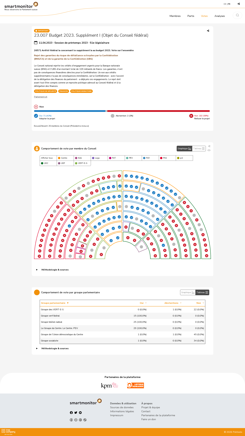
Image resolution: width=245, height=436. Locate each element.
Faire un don (148, 419)
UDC (46, 163)
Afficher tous (47, 158)
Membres (175, 16)
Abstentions (171, 303)
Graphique (183, 148)
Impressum (116, 415)
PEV (131, 158)
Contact (145, 411)
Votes (204, 16)
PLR (148, 158)
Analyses (220, 16)
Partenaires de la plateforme (158, 415)
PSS (165, 158)
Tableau (197, 148)
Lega (97, 158)
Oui (141, 303)
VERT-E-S (82, 163)
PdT (114, 158)
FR (229, 4)
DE (225, 4)
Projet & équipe (150, 407)
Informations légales (122, 411)
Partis (190, 16)
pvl (181, 158)
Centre (64, 158)
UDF (63, 163)
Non (199, 303)
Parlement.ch (40, 96)
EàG (80, 158)
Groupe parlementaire (53, 303)
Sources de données (122, 407)
